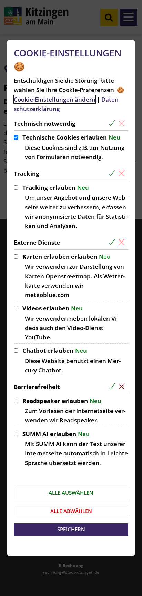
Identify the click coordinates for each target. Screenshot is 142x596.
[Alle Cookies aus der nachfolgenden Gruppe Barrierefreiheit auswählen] (113, 386)
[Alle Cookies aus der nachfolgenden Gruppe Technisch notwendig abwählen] (123, 123)
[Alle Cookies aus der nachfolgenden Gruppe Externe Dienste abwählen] (123, 242)
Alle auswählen (71, 492)
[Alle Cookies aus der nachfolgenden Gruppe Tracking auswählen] (113, 173)
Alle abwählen (71, 510)
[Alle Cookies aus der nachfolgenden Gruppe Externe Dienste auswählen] (113, 242)
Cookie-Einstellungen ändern (54, 99)
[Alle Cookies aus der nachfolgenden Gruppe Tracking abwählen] (123, 173)
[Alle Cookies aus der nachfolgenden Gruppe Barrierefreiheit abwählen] (123, 386)
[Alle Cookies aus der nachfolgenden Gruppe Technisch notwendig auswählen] (113, 123)
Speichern (71, 529)
